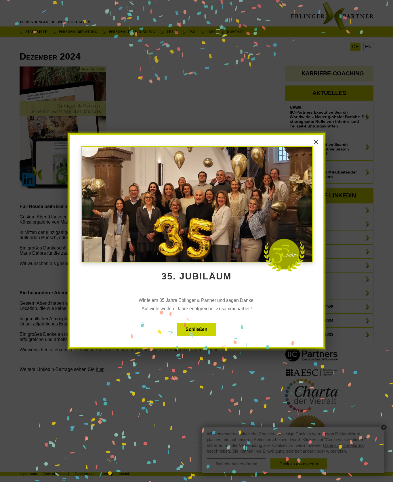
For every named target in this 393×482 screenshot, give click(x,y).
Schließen (196, 329)
